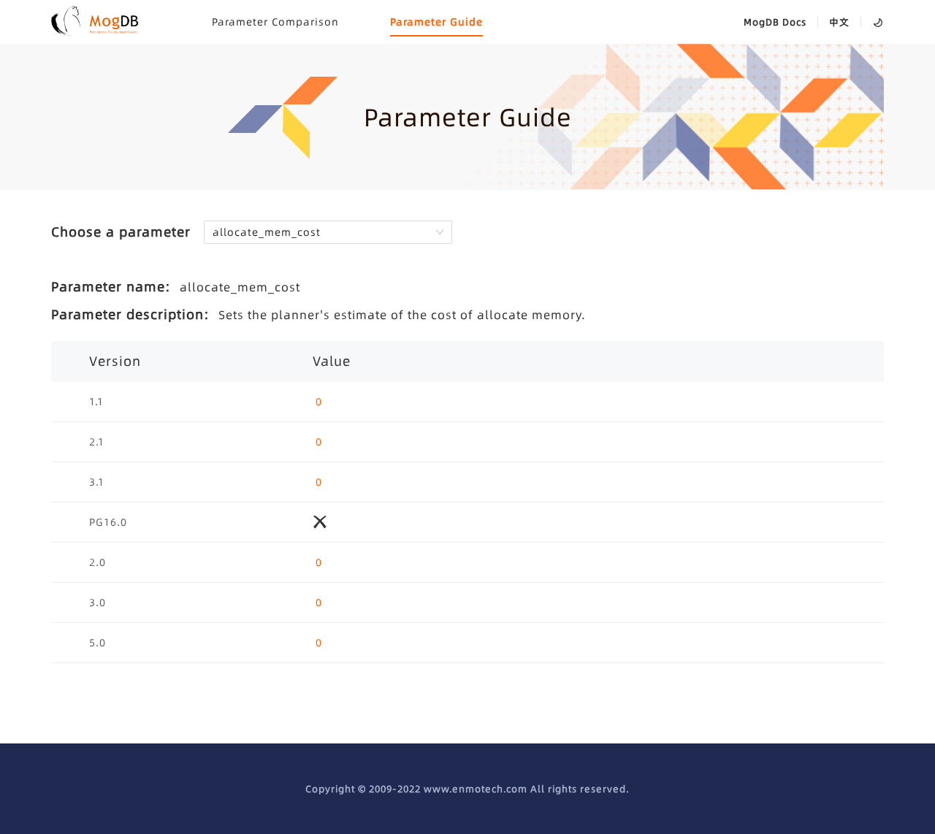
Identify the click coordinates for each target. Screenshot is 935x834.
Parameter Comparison (275, 22)
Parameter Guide (436, 22)
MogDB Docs (775, 21)
